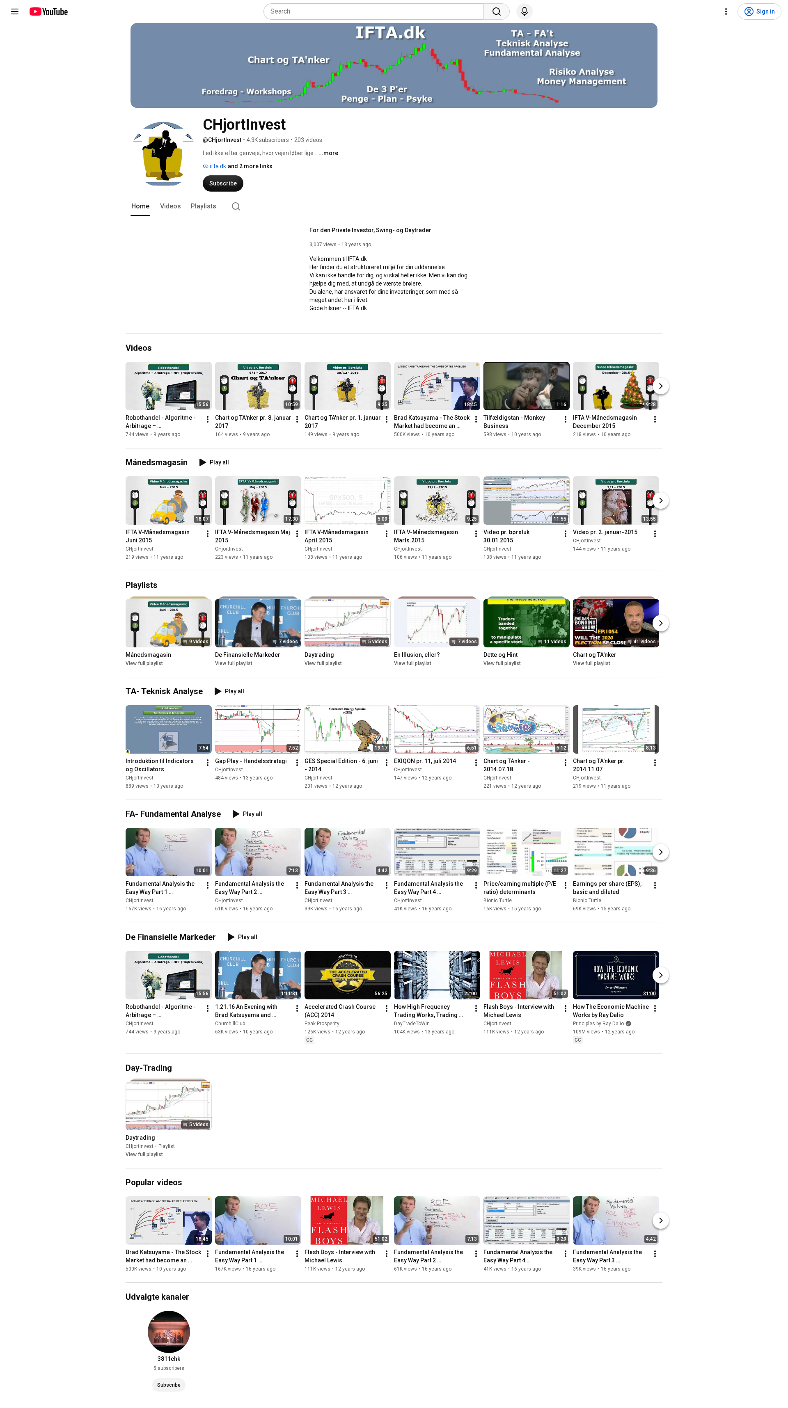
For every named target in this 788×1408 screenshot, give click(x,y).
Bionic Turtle (497, 901)
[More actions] (207, 419)
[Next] (661, 386)
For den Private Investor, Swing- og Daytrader (370, 230)
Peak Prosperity (322, 1023)
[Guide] (15, 11)
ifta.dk (217, 166)
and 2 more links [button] (250, 166)
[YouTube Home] (48, 11)
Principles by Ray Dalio (598, 1023)
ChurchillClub (230, 1023)
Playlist (166, 1146)
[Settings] (726, 11)
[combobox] (376, 11)
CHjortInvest (139, 549)
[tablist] (394, 206)
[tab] (140, 206)
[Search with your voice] (524, 11)
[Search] (496, 11)
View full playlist (144, 663)
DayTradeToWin (412, 1023)
